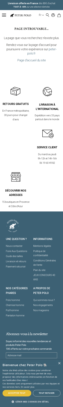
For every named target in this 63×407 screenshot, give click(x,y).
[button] (41, 15)
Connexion (53, 15)
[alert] (31, 383)
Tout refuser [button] (47, 393)
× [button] (59, 363)
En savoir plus (27, 387)
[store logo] (21, 15)
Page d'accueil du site (31, 60)
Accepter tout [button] (16, 393)
